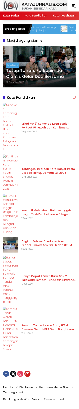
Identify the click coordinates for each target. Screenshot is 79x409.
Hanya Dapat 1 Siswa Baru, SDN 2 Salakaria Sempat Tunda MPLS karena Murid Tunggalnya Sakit (47, 278)
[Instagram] (20, 374)
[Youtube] (27, 374)
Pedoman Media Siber (54, 387)
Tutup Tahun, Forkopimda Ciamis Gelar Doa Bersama (35, 73)
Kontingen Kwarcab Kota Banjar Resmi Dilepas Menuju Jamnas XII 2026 (48, 171)
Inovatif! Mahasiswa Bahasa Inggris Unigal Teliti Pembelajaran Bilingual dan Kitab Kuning (46, 212)
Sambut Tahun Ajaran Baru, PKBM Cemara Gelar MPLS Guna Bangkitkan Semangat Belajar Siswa (47, 327)
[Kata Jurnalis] (35, 5)
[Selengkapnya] (74, 97)
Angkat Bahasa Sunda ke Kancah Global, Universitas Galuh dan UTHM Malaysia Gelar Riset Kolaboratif (46, 243)
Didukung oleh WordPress (21, 399)
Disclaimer (26, 387)
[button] (73, 5)
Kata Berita (12, 65)
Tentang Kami (13, 392)
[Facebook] (6, 374)
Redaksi (8, 387)
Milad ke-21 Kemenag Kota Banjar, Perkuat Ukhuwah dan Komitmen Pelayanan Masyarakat (45, 125)
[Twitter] (13, 374)
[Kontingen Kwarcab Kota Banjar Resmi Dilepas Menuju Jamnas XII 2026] (10, 173)
